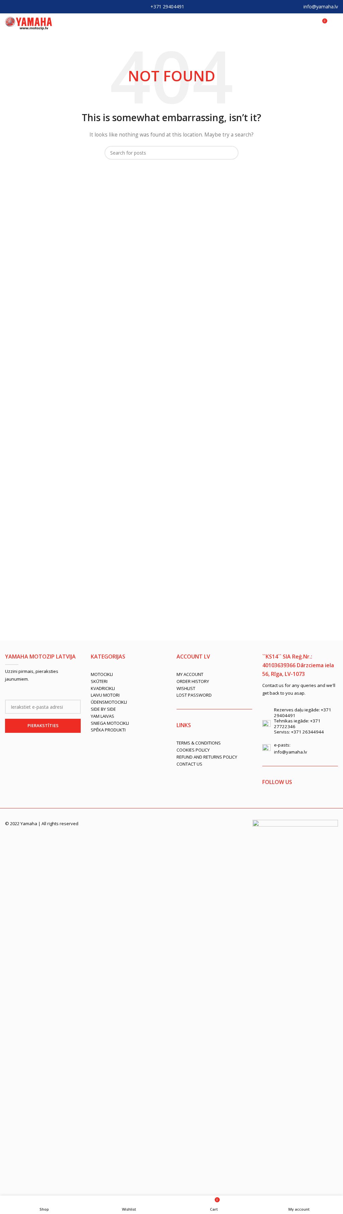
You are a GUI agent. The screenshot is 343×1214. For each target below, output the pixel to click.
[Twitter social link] (18, 7)
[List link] (128, 674)
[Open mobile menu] (335, 23)
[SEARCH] (230, 153)
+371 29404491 (167, 6)
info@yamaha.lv (320, 6)
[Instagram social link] (26, 7)
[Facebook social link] (9, 7)
